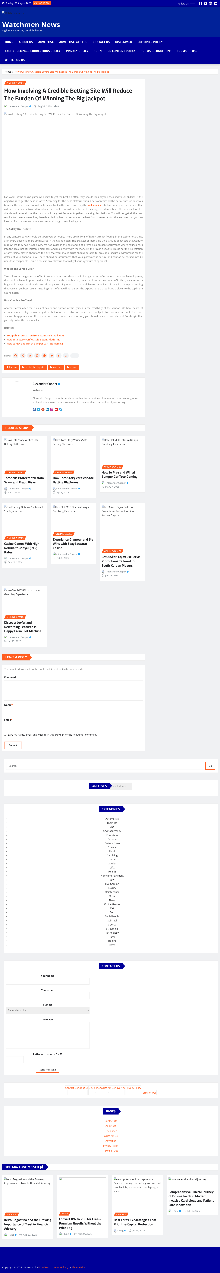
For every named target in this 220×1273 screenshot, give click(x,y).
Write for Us (15, 60)
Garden (112, 863)
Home (9, 42)
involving (57, 367)
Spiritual (112, 920)
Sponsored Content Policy (115, 51)
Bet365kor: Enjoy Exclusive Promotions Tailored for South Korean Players (121, 561)
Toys (112, 936)
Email (8, 719)
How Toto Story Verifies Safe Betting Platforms (33, 339)
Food (112, 851)
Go (210, 765)
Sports (112, 924)
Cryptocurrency (112, 831)
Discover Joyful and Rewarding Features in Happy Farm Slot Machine (22, 626)
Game (112, 859)
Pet (112, 908)
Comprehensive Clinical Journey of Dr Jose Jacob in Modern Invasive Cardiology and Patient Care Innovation (191, 1198)
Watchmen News (31, 24)
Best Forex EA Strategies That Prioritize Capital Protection (135, 1222)
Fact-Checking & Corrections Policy (33, 51)
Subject (47, 1004)
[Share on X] (23, 355)
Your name (47, 975)
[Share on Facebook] (15, 355)
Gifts (112, 867)
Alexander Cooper (19, 106)
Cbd (112, 827)
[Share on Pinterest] (44, 355)
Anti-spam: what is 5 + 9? (47, 1054)
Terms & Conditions (156, 51)
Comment (10, 677)
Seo (112, 912)
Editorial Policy (150, 42)
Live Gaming (112, 884)
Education (112, 835)
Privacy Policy (77, 51)
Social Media (112, 916)
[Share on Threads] (66, 355)
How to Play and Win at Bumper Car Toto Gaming (35, 343)
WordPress (44, 1267)
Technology (112, 932)
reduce (73, 367)
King (11, 1234)
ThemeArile (78, 1267)
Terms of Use (187, 51)
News (112, 900)
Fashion (112, 839)
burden (13, 367)
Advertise (46, 42)
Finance (112, 847)
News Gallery (60, 1267)
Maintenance (112, 892)
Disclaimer (123, 42)
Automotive (112, 818)
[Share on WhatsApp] (37, 355)
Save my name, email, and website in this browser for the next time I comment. (52, 734)
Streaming (112, 928)
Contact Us (101, 42)
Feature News (112, 843)
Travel (112, 945)
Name (8, 705)
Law (112, 879)
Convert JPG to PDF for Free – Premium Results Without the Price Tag (80, 1223)
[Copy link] (74, 355)
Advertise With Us (73, 42)
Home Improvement (112, 875)
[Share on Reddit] (51, 355)
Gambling (112, 855)
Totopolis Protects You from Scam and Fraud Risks (35, 335)
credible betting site (35, 367)
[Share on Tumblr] (59, 355)
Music (112, 896)
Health (112, 871)
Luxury (112, 888)
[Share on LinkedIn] (30, 355)
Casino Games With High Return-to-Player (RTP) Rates (21, 547)
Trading (112, 940)
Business (112, 822)
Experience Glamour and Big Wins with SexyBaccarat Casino (73, 543)
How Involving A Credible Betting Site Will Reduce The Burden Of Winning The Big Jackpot (62, 71)
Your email (47, 990)
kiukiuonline (95, 205)
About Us (26, 42)
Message (48, 1019)
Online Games (112, 904)
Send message (48, 1069)
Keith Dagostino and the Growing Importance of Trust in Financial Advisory (27, 1224)
